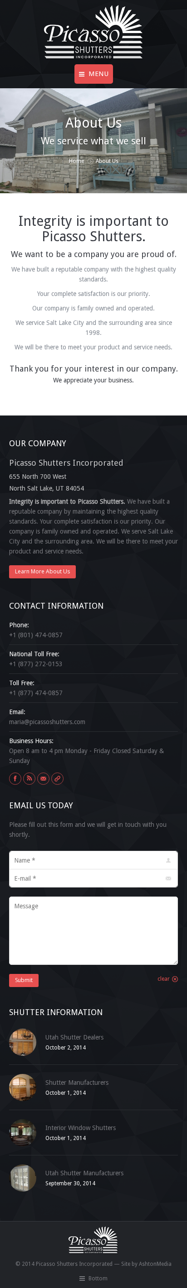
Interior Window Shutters (80, 1127)
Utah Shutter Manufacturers (84, 1173)
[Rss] (29, 779)
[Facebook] (15, 779)
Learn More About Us (42, 571)
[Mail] (43, 779)
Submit (24, 980)
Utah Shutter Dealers (74, 1037)
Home (76, 161)
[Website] (57, 779)
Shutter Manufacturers (76, 1082)
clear (163, 979)
